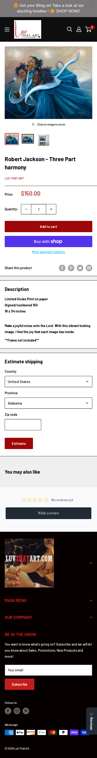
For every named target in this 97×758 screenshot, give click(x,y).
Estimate (19, 443)
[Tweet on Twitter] (80, 267)
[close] (92, 5)
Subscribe (19, 684)
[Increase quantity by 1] (51, 209)
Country (10, 371)
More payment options (48, 252)
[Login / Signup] (79, 29)
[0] (88, 29)
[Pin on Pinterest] (71, 267)
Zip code (11, 414)
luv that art (14, 178)
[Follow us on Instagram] (17, 711)
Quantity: (11, 209)
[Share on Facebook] (62, 267)
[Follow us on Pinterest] (26, 711)
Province (11, 393)
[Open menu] (7, 29)
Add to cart (48, 226)
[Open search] (69, 29)
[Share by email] (89, 267)
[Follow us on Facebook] (8, 711)
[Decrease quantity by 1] (26, 209)
